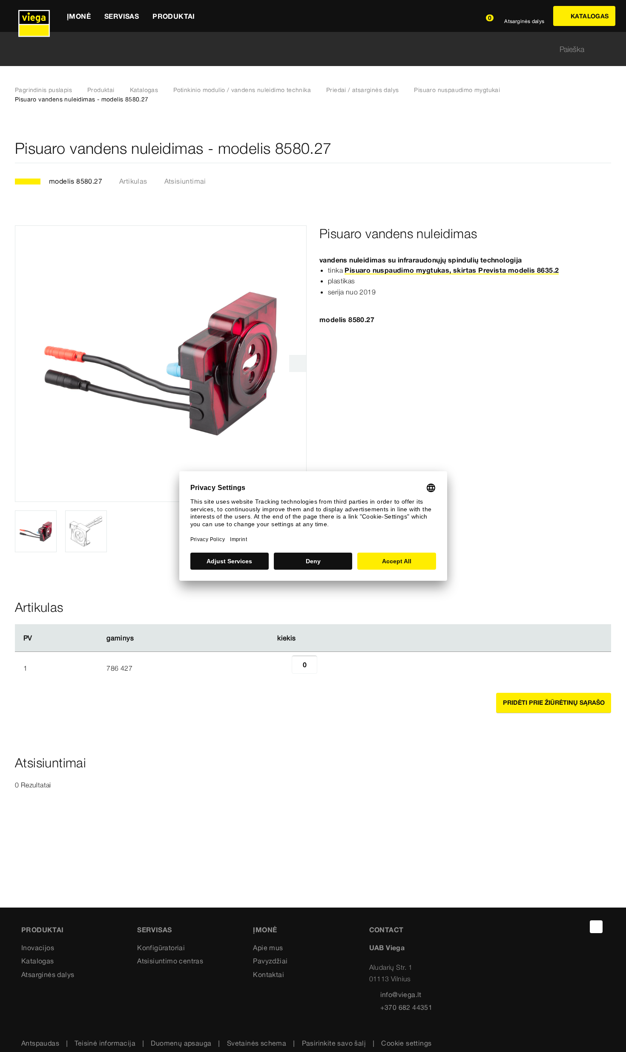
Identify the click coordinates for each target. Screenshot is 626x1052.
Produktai (101, 90)
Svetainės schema (256, 1043)
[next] (297, 363)
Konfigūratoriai (161, 947)
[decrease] (282, 668)
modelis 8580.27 (75, 181)
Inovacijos (37, 947)
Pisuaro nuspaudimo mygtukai (457, 90)
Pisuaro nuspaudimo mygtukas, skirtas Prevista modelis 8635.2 (452, 270)
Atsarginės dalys (47, 974)
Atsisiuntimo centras (170, 961)
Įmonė (265, 929)
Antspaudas (40, 1043)
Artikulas (133, 181)
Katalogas (144, 90)
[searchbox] (306, 49)
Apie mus (268, 947)
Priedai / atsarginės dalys (362, 90)
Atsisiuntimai (185, 181)
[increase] (327, 668)
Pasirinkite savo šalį (334, 1043)
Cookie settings (406, 1043)
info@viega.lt (401, 994)
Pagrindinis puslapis (43, 90)
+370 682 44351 (406, 1007)
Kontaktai (268, 974)
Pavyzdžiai (270, 961)
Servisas (154, 929)
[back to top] (596, 926)
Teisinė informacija (105, 1043)
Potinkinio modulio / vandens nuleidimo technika (242, 90)
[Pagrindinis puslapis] (34, 16)
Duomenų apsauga (181, 1043)
